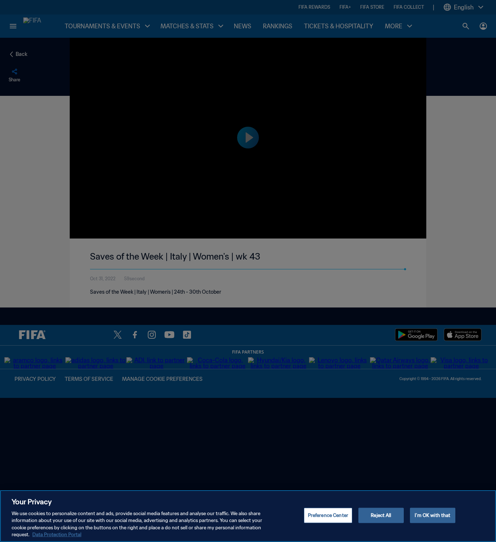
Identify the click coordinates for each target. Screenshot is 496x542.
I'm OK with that (432, 515)
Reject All (381, 515)
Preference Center (328, 515)
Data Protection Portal (56, 534)
